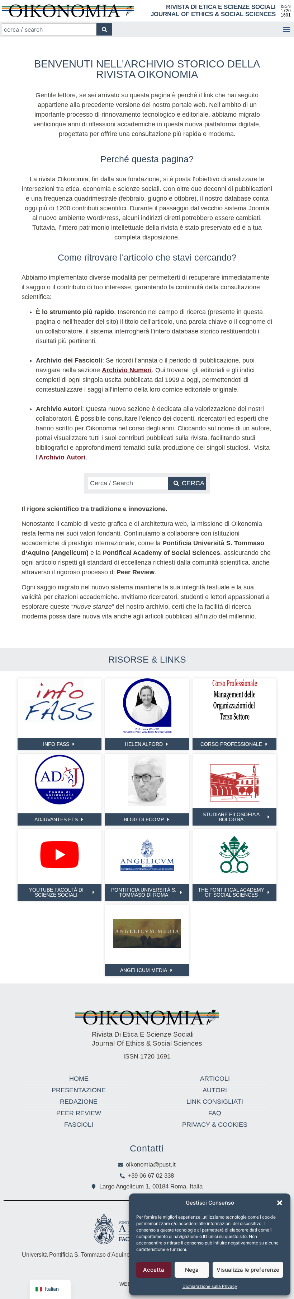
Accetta (153, 1269)
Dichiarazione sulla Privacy (209, 1286)
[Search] (104, 29)
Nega (192, 1269)
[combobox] (49, 29)
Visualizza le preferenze (248, 1269)
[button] (279, 1202)
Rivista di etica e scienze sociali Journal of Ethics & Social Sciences (213, 11)
